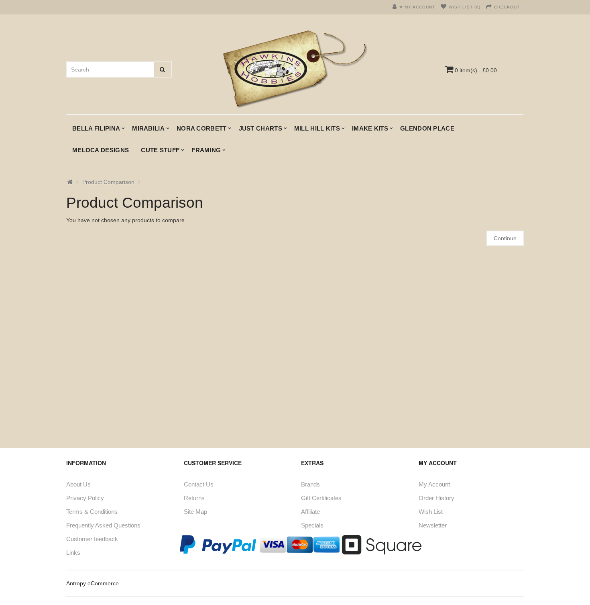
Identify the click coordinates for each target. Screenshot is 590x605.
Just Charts (260, 128)
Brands (310, 484)
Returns (194, 498)
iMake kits (370, 128)
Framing (206, 150)
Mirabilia (148, 128)
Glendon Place (427, 128)
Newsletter (433, 525)
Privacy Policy (85, 498)
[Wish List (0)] (444, 7)
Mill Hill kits (317, 128)
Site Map (195, 511)
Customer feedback (92, 539)
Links (73, 552)
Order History (436, 498)
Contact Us (199, 484)
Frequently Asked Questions (103, 525)
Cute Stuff (160, 150)
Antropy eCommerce (92, 583)
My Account (434, 484)
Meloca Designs (100, 150)
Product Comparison (108, 182)
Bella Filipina (96, 128)
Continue (505, 238)
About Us (78, 484)
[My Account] (398, 7)
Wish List (431, 511)
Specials (312, 525)
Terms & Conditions (92, 511)
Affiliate (310, 511)
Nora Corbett (202, 128)
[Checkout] (489, 7)
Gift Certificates (321, 498)
